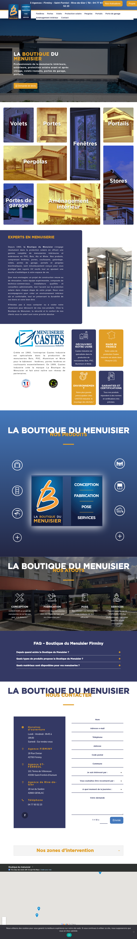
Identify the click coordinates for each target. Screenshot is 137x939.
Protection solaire (73, 14)
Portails (98, 14)
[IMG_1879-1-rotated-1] (109, 306)
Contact (65, 18)
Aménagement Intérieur (47, 18)
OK (69, 935)
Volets (59, 14)
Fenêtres (40, 14)
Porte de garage (112, 14)
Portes (50, 14)
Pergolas (88, 14)
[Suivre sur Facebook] (25, 815)
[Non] (133, 932)
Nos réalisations (112, 3)
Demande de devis (27, 86)
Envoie (117, 820)
